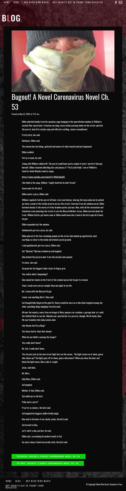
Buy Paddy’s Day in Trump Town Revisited (78, 2)
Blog (16, 2)
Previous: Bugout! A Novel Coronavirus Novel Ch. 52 (48, 456)
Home (7, 2)
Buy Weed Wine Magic (36, 2)
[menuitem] (7, 2)
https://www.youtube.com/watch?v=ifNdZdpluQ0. (43, 177)
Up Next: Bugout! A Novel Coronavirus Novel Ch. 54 (48, 463)
